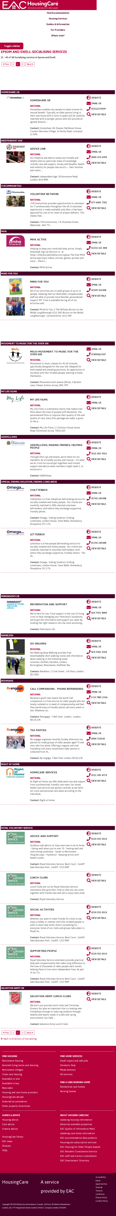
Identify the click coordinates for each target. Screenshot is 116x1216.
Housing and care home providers (20, 1092)
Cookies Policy (102, 1201)
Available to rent (11, 1079)
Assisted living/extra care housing (20, 1065)
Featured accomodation (14, 1101)
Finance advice (10, 1129)
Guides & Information (57, 24)
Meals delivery (68, 1069)
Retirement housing (12, 1060)
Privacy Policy (101, 1197)
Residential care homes (72, 1086)
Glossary (6, 1146)
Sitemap (99, 1187)
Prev (6, 64)
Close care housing (12, 1074)
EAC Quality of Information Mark (77, 1129)
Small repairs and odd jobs (74, 1060)
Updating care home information (77, 1133)
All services (66, 1074)
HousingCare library (12, 1136)
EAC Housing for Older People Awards (80, 1147)
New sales (7, 1088)
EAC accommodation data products (78, 1138)
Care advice (8, 1124)
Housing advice (10, 1119)
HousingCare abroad (13, 1097)
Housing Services (58, 18)
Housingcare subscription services (78, 1142)
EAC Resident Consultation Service (78, 1151)
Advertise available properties (76, 1124)
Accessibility (101, 1177)
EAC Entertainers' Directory (74, 1160)
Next (29, 64)
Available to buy (10, 1083)
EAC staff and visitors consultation (78, 1156)
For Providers (58, 30)
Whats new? (58, 35)
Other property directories (16, 1106)
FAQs (4, 1150)
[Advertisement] (58, 79)
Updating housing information (76, 1119)
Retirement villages (12, 1069)
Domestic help (68, 1065)
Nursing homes (68, 1091)
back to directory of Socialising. (20, 1038)
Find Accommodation (58, 13)
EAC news (7, 1141)
